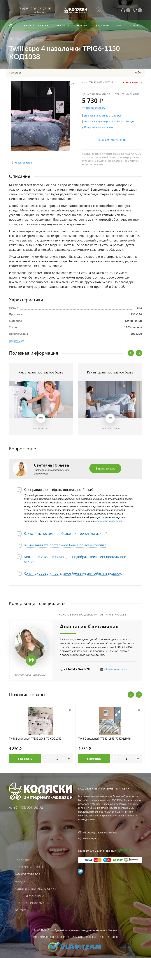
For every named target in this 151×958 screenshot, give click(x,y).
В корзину (24, 758)
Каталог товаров (27, 874)
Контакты (22, 910)
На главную (24, 860)
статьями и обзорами (109, 520)
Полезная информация (32, 903)
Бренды (20, 881)
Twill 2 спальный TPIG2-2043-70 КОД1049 (35, 738)
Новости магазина (29, 896)
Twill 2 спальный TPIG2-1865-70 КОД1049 (104, 738)
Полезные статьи (40, 428)
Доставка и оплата (29, 867)
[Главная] (11, 39)
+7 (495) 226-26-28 (77, 669)
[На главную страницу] (75, 10)
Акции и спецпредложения (35, 888)
